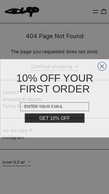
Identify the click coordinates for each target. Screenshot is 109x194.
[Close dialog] (102, 65)
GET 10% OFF (54, 117)
